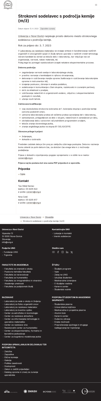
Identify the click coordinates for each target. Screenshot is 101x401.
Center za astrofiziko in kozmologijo (21, 313)
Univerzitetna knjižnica (65, 307)
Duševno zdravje (62, 319)
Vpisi (56, 271)
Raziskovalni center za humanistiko (20, 328)
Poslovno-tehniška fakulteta (17, 271)
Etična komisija (11, 357)
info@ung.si (7, 242)
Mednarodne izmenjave (65, 280)
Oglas (22, 174)
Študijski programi (62, 269)
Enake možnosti (61, 322)
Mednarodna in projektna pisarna (70, 310)
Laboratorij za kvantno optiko (18, 310)
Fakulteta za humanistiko (16, 277)
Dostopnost (9, 366)
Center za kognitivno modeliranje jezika (22, 336)
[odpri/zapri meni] (96, 5)
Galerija (7, 360)
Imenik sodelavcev (62, 236)
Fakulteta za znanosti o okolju (18, 269)
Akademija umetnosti (14, 283)
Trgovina (8, 255)
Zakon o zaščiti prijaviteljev (16, 369)
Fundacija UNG (11, 252)
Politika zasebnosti (13, 363)
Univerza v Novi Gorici (31, 36)
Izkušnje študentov (63, 277)
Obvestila (49, 217)
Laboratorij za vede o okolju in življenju (22, 301)
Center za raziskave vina (15, 325)
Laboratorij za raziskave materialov (20, 307)
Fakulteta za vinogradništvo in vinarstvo (23, 280)
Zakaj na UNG (61, 274)
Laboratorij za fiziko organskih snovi (21, 304)
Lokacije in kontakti (63, 233)
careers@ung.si (25, 158)
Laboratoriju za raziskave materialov (37, 51)
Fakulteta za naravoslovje (16, 274)
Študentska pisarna (63, 304)
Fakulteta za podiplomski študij (18, 286)
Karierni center (61, 286)
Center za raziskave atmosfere (18, 316)
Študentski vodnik (62, 289)
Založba (8, 351)
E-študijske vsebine (63, 283)
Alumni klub (60, 313)
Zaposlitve (9, 354)
